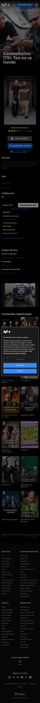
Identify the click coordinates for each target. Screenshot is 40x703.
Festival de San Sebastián (27, 585)
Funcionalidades (24, 610)
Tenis (3, 626)
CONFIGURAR (20, 359)
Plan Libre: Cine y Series (27, 628)
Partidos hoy (5, 642)
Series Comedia (6, 585)
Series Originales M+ (7, 580)
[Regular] (14, 131)
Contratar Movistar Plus (27, 620)
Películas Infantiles (7, 574)
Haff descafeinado (9, 229)
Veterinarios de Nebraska (26, 486)
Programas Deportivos (26, 591)
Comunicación (24, 647)
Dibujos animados (25, 588)
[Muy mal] (9, 131)
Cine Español (5, 561)
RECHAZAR (20, 365)
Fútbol (19, 10)
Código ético (23, 618)
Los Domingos (24, 561)
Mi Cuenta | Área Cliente (27, 612)
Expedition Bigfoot (28, 415)
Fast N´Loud (6, 485)
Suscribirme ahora (25, 5)
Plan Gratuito (24, 634)
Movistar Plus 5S (24, 596)
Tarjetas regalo (24, 645)
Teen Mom (24, 450)
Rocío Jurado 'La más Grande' (28, 580)
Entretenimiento (6, 591)
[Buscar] (14, 5)
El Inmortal (23, 566)
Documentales (6, 588)
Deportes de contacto (8, 634)
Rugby (3, 628)
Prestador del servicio (11, 683)
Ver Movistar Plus (25, 607)
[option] (21, 295)
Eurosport (4, 637)
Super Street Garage (9, 519)
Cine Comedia (6, 564)
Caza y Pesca (24, 593)
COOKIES (20, 687)
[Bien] (17, 131)
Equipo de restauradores (7, 451)
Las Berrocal (23, 577)
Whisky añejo (7, 226)
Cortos (4, 569)
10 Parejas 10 (26, 380)
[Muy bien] (19, 131)
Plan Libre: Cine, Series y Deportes (27, 625)
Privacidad (32, 683)
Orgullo (4, 593)
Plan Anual (23, 637)
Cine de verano (6, 572)
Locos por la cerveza (10, 233)
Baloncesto (5, 623)
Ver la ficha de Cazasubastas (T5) (14, 238)
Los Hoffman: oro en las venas (9, 416)
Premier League (6, 615)
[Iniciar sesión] (36, 5)
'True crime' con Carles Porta (28, 583)
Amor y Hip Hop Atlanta (7, 381)
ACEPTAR (20, 371)
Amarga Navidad (25, 564)
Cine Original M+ (6, 558)
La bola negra (24, 558)
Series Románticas (7, 583)
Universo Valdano (7, 620)
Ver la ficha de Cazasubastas (20, 208)
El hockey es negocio (10, 223)
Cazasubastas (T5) (28, 205)
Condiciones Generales (26, 615)
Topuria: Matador (7, 631)
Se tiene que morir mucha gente (27, 571)
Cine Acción (5, 566)
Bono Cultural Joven (26, 639)
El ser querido (24, 556)
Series (4, 10)
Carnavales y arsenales (11, 216)
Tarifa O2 (22, 642)
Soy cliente (21, 138)
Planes (22, 631)
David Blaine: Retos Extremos (28, 520)
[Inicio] (6, 5)
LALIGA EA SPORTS (7, 612)
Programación (6, 645)
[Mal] (12, 131)
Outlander (23, 574)
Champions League (7, 610)
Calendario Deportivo (8, 639)
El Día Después (6, 618)
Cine (12, 10)
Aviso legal (23, 683)
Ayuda (20, 664)
